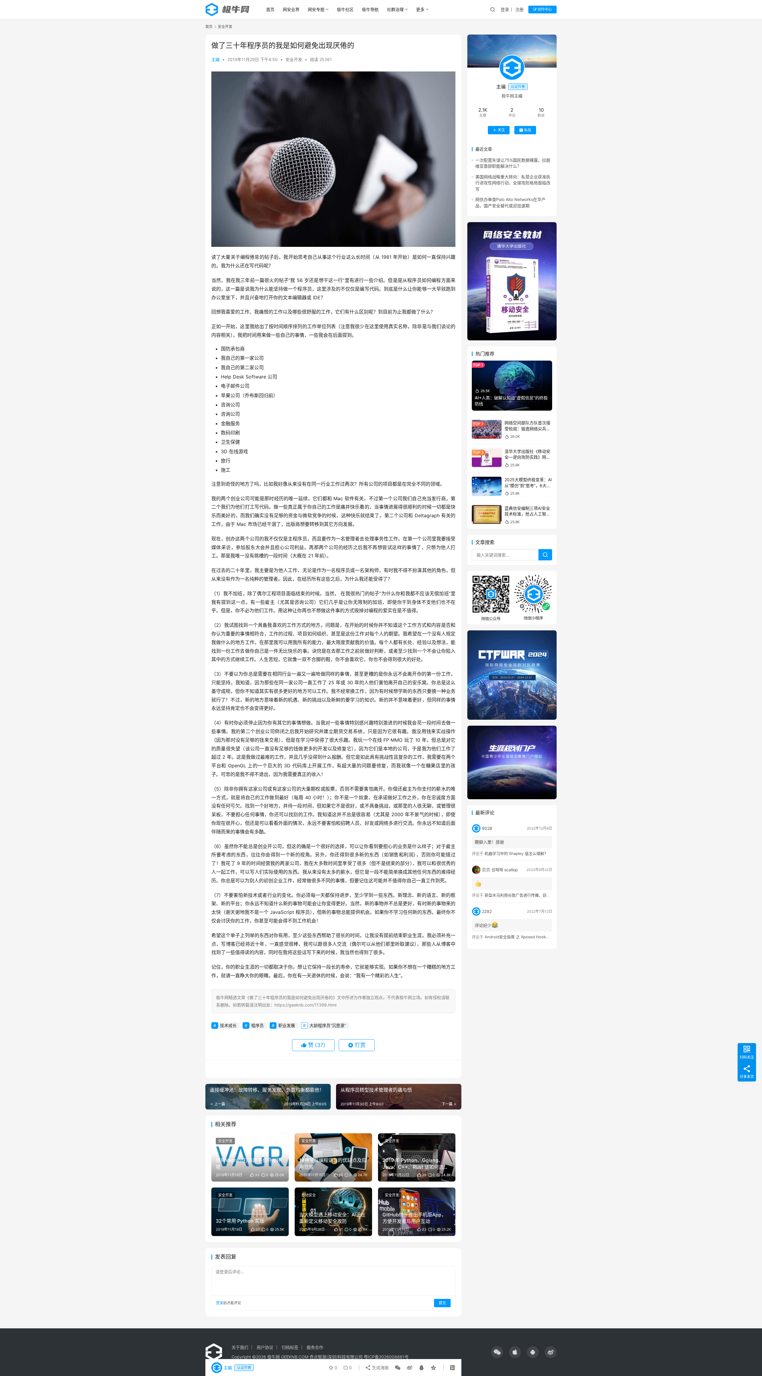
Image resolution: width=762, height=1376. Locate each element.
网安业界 (291, 9)
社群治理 (395, 9)
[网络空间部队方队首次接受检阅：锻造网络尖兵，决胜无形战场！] (487, 429)
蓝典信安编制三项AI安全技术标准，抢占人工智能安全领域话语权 (527, 513)
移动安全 (309, 1195)
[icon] (497, 1352)
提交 (442, 1303)
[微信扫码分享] (397, 1367)
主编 (215, 59)
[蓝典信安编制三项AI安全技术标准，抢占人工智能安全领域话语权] (487, 514)
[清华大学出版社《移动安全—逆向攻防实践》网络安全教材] (487, 457)
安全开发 (293, 59)
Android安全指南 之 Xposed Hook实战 (519, 936)
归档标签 (290, 1347)
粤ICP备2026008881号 (386, 1356)
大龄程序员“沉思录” (328, 1025)
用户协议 (265, 1347)
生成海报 (380, 1367)
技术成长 (228, 1025)
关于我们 (240, 1347)
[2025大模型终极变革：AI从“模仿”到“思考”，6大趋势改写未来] (487, 486)
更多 (420, 9)
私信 (527, 130)
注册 (519, 9)
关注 (501, 130)
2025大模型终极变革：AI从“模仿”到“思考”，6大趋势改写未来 (528, 485)
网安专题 (316, 9)
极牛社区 (345, 9)
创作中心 (544, 9)
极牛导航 (370, 9)
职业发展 (286, 1025)
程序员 (257, 1025)
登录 (505, 9)
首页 (270, 9)
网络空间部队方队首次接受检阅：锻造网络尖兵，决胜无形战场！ (527, 428)
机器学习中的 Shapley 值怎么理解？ (516, 853)
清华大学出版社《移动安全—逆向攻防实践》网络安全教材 (527, 457)
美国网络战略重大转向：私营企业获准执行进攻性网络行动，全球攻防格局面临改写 (512, 182)
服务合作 (315, 1347)
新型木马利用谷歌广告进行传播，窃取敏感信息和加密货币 (535, 895)
